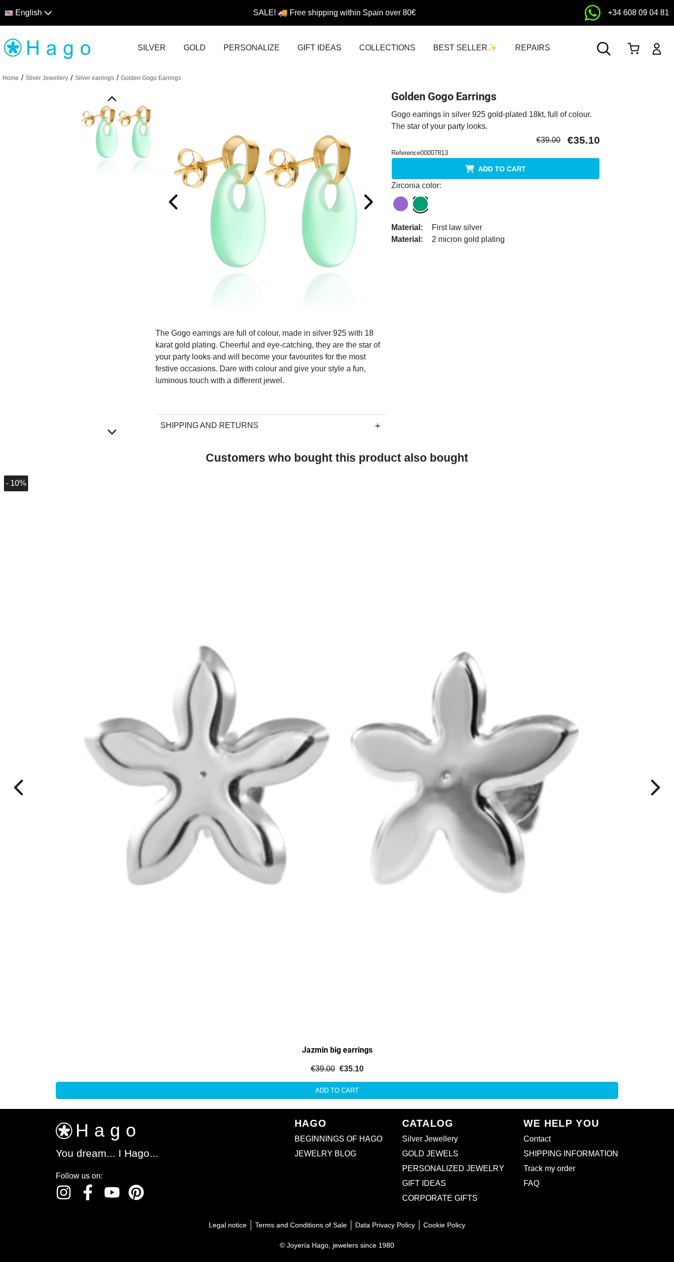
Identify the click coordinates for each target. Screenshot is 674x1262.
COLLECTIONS (387, 47)
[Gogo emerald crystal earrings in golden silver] (270, 201)
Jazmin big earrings (337, 1050)
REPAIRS (532, 47)
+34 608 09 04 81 (638, 12)
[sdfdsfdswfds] (592, 13)
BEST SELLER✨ (465, 47)
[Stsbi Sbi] (64, 1192)
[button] (85, 13)
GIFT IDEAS (319, 47)
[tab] (152, 48)
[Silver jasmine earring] (337, 752)
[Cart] (633, 49)
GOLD (195, 47)
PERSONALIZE (252, 47)
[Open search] (604, 49)
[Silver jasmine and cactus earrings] (112, 582)
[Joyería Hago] (47, 48)
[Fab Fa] (136, 1192)
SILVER (152, 47)
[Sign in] (657, 49)
